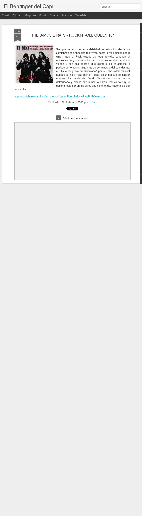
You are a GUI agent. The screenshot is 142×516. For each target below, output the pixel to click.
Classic (6, 15)
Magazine (30, 15)
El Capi (93, 102)
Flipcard (17, 15)
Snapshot (66, 15)
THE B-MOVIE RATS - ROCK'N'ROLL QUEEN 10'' (72, 35)
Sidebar (54, 15)
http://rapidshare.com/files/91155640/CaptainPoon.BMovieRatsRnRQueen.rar (59, 96)
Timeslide (80, 15)
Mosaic (43, 15)
